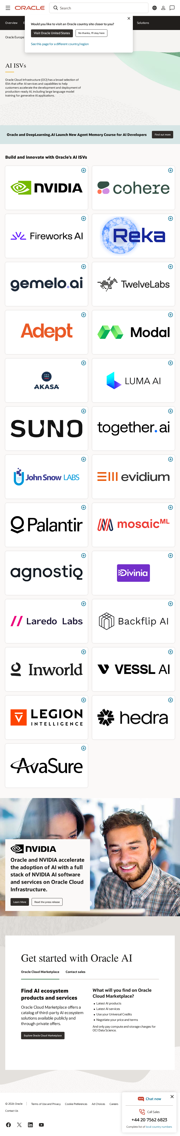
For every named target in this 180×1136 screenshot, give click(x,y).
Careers (114, 1104)
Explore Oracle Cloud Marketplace (43, 1035)
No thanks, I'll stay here (91, 33)
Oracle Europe (14, 37)
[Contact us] (172, 8)
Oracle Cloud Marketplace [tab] (40, 972)
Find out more (163, 134)
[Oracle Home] (30, 8)
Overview (11, 23)
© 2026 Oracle (13, 1103)
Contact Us (11, 1110)
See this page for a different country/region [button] (60, 44)
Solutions (143, 23)
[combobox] (98, 8)
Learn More (19, 902)
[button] (8, 8)
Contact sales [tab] (75, 972)
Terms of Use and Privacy (46, 1104)
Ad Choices (98, 1104)
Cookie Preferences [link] (76, 1104)
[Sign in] (163, 8)
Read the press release (47, 902)
